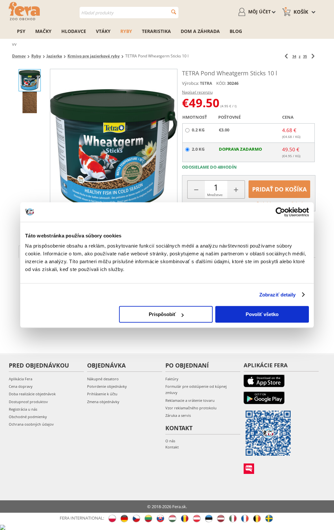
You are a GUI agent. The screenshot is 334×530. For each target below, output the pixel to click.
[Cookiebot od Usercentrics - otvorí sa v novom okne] (280, 212)
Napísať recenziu (197, 92)
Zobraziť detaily (277, 294)
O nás (170, 440)
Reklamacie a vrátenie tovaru (190, 400)
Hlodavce (73, 31)
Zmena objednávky (103, 401)
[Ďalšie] (313, 56)
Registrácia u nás (23, 409)
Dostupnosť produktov (28, 401)
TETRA (206, 83)
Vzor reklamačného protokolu (191, 407)
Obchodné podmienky (28, 416)
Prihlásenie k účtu (102, 393)
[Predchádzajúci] (286, 56)
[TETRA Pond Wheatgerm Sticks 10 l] (113, 149)
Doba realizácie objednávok (32, 393)
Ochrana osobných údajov (31, 424)
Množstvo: (215, 194)
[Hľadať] (173, 12)
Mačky (43, 31)
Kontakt (172, 447)
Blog (236, 31)
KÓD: (221, 83)
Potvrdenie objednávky (107, 386)
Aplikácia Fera (20, 378)
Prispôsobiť (162, 314)
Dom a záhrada (200, 31)
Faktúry (171, 378)
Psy (21, 31)
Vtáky (103, 31)
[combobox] (129, 12)
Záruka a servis (178, 415)
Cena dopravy (21, 386)
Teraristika (156, 31)
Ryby (126, 31)
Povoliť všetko (262, 314)
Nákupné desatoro (103, 378)
